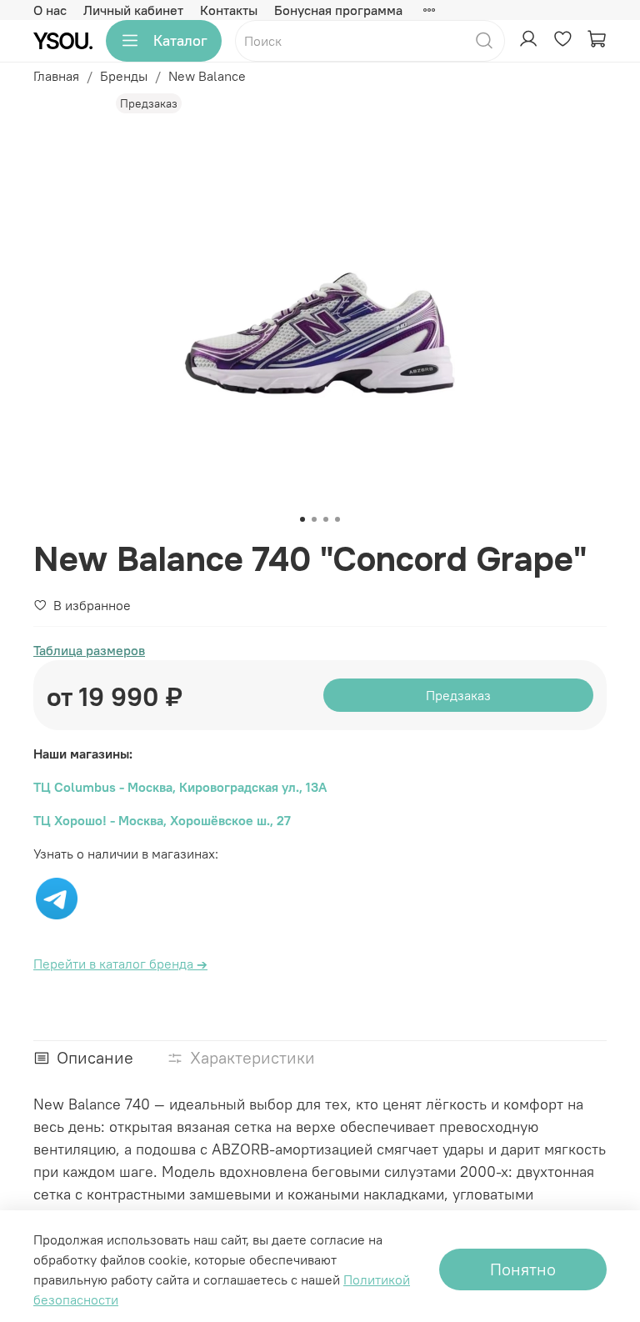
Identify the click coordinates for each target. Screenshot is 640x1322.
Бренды (124, 76)
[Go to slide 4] (337, 519)
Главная (56, 76)
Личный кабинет (133, 10)
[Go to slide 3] (325, 519)
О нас (50, 10)
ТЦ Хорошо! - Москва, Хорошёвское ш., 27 (162, 820)
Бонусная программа (338, 10)
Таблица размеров (89, 650)
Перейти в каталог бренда (120, 963)
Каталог (180, 40)
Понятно (523, 1269)
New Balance (207, 76)
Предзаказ (458, 695)
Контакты (229, 10)
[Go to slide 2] (314, 519)
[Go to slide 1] (302, 519)
